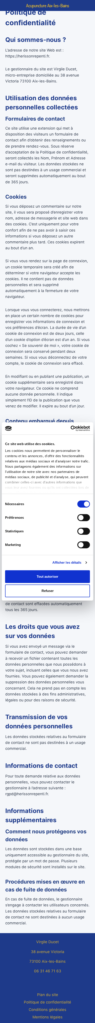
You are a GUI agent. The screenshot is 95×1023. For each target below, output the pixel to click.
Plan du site (47, 995)
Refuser (48, 591)
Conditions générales (47, 1009)
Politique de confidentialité (47, 1002)
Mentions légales (47, 1017)
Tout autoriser (47, 576)
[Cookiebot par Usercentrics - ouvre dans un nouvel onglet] (70, 428)
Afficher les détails (67, 562)
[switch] (83, 517)
